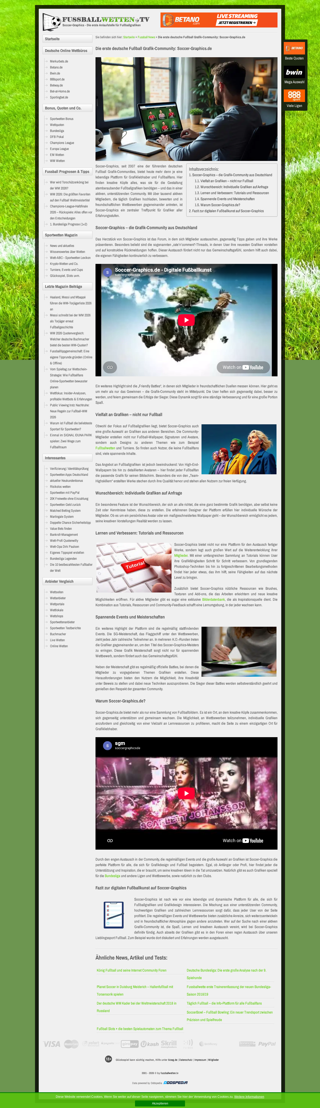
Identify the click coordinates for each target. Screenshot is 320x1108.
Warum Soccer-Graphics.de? (220, 204)
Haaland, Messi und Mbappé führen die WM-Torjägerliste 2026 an (71, 303)
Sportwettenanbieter (62, 622)
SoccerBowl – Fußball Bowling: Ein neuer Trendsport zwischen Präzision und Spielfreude (230, 1016)
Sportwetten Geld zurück (65, 504)
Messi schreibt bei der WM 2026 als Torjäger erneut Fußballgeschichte (70, 321)
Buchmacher (58, 634)
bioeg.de (172, 1060)
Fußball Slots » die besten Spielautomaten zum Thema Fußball (140, 1028)
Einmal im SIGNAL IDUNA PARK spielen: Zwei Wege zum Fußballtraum (71, 441)
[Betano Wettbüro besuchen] (294, 53)
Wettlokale (56, 610)
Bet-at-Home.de (60, 91)
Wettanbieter (58, 598)
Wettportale (57, 604)
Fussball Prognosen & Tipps (67, 171)
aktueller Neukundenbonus (66, 480)
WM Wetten (57, 160)
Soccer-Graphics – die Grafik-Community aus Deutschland (232, 174)
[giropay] (130, 1044)
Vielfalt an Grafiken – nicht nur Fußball (226, 180)
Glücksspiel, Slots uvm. (65, 275)
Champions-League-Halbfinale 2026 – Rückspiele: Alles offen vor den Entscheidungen (71, 212)
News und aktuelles (62, 245)
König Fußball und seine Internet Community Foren (131, 970)
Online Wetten (59, 646)
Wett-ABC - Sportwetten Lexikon (70, 257)
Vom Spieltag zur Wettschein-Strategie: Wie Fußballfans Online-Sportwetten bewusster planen (69, 378)
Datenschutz (185, 1060)
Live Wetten (57, 640)
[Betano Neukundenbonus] (219, 26)
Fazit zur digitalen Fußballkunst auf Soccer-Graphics (228, 210)
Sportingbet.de (59, 97)
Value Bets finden (61, 528)
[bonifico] (247, 1044)
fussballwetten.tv (169, 1073)
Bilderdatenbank (213, 599)
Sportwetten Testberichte (65, 628)
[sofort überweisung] (91, 1044)
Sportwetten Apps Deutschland (69, 474)
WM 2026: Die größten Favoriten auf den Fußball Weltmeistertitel (70, 197)
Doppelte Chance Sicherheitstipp (70, 522)
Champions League (62, 142)
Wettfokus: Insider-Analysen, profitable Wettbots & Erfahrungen (71, 396)
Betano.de (56, 67)
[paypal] (267, 1044)
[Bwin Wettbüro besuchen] (294, 76)
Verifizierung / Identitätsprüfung (69, 468)
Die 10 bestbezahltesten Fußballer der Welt (71, 567)
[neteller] (228, 1044)
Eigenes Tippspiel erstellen (67, 552)
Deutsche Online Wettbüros (66, 50)
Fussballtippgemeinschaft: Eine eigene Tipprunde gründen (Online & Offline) (71, 357)
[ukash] (149, 1044)
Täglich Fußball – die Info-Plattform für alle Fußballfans (224, 1003)
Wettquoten (57, 124)
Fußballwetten (105, 448)
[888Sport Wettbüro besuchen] (294, 100)
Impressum (200, 1060)
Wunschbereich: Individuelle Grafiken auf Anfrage (234, 186)
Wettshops (56, 616)
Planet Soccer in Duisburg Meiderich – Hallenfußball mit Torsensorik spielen (135, 990)
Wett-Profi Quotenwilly (64, 540)
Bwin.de (55, 73)
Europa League (59, 148)
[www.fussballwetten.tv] (100, 22)
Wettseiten (56, 592)
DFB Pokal (57, 136)
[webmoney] (208, 1044)
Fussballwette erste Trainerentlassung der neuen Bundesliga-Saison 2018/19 (229, 990)
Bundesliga (112, 875)
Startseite (129, 37)
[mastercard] (71, 1044)
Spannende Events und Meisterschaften (227, 198)
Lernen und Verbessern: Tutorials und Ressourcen (234, 192)
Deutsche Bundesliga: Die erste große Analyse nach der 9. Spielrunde (226, 974)
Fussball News (146, 37)
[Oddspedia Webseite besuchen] (175, 1083)
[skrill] (169, 1044)
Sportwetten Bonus (62, 118)
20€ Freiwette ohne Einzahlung (69, 498)
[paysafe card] (110, 1044)
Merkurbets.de (59, 61)
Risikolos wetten (60, 486)
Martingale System (62, 516)
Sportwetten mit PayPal (65, 492)
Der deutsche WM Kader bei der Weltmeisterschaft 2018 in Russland (136, 1007)
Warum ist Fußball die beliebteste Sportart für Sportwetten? (71, 426)
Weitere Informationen (249, 1097)
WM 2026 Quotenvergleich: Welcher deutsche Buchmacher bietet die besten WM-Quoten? (69, 339)
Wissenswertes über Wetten (67, 251)
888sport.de (57, 79)
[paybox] (189, 1044)
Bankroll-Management (64, 534)
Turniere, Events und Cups (66, 269)
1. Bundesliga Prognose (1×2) (68, 224)
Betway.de (56, 85)
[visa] (51, 1044)
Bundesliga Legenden (63, 558)
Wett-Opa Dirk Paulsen (64, 546)
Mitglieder (181, 555)
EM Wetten (57, 154)
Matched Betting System (65, 510)
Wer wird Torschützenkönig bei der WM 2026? (69, 185)
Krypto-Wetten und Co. (64, 263)
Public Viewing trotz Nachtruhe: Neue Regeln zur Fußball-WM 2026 (69, 411)
